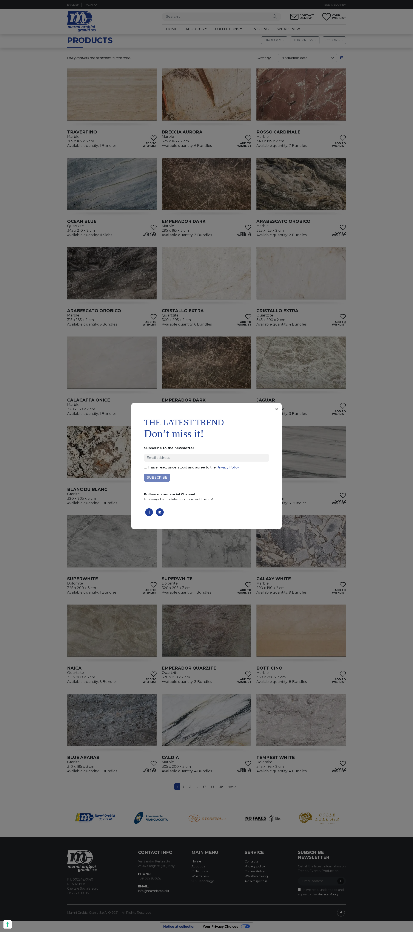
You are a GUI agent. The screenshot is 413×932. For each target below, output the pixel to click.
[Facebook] (149, 512)
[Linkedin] (160, 512)
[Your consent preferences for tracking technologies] (7, 924)
